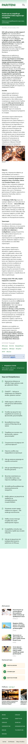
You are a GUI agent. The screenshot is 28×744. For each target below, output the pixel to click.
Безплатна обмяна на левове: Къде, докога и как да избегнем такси (14, 383)
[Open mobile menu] (23, 5)
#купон (8, 351)
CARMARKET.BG (6, 726)
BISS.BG (4, 730)
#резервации (19, 346)
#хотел (11, 346)
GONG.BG (4, 722)
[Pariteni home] (8, 5)
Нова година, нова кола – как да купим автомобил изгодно (14, 403)
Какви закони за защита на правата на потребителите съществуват (14, 499)
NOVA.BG (4, 734)
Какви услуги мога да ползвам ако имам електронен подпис (12, 520)
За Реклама (11, 741)
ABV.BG (4, 715)
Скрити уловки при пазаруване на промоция (13, 452)
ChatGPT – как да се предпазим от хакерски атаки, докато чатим (13, 393)
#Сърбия (18, 349)
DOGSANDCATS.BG (20, 726)
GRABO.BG (18, 722)
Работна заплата (12, 665)
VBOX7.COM (5, 718)
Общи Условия (20, 741)
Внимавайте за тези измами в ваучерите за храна (13, 424)
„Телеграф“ (5, 39)
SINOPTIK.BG (18, 718)
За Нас (4, 741)
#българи (5, 346)
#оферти (5, 349)
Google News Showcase (11, 339)
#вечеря (11, 349)
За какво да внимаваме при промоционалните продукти (14, 488)
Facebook (16, 337)
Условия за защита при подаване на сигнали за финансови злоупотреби (13, 414)
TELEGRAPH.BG (19, 730)
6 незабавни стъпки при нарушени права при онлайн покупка (14, 531)
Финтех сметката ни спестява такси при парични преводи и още (13, 478)
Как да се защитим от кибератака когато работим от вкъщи (13, 541)
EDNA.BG (17, 715)
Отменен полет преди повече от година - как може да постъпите (13, 510)
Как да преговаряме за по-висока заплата (14, 468)
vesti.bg (11, 687)
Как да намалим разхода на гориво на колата (14, 460)
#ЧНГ (3, 351)
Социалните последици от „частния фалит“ (14, 443)
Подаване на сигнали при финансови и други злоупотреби (13, 434)
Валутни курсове (12, 677)
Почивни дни (11, 671)
